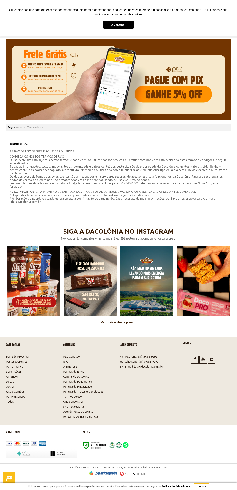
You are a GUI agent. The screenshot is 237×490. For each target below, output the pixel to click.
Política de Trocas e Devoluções (83, 391)
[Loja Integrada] (103, 473)
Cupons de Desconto (76, 376)
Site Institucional (73, 406)
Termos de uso (72, 396)
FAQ (65, 361)
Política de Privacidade (77, 386)
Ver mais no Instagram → (118, 322)
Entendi (201, 486)
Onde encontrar (73, 401)
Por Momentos (15, 396)
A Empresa (70, 366)
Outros (10, 386)
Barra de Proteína (17, 356)
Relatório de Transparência (80, 416)
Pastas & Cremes (16, 361)
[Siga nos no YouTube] (203, 360)
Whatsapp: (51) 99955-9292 (141, 361)
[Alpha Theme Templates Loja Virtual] (133, 474)
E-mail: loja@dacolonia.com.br (143, 366)
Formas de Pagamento (77, 381)
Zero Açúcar (13, 371)
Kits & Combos (15, 391)
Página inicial (15, 127)
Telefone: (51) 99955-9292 (140, 356)
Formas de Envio (73, 371)
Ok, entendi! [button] (118, 24)
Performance (14, 366)
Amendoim (13, 376)
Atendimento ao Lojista (78, 411)
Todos (10, 401)
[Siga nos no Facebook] (195, 360)
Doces (10, 381)
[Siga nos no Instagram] (211, 360)
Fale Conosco (71, 356)
